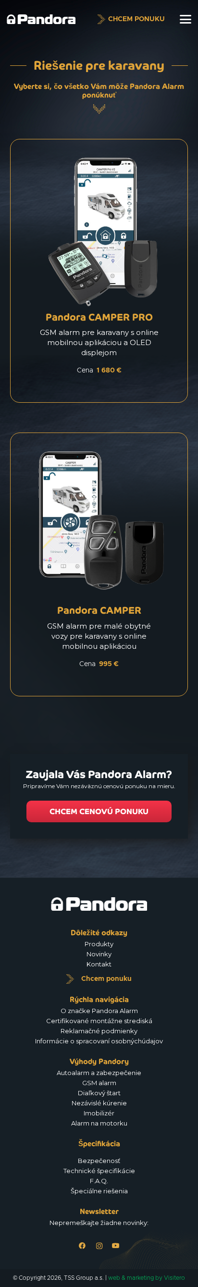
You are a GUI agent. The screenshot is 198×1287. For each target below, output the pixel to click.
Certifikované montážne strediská (99, 1021)
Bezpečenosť (99, 1160)
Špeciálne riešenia (99, 1191)
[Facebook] (82, 1246)
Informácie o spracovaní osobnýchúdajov (99, 1041)
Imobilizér (99, 1113)
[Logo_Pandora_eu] (41, 19)
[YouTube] (116, 1246)
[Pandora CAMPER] (99, 569)
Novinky (99, 954)
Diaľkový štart (99, 1093)
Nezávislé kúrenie (99, 1103)
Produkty (99, 944)
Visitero (174, 1278)
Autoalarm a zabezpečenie (99, 1073)
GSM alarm (99, 1083)
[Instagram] (99, 1246)
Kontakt (99, 964)
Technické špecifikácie (99, 1171)
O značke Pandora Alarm (99, 1011)
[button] (185, 19)
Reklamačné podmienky (99, 1031)
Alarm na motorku (99, 1123)
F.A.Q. (99, 1181)
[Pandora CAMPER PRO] (99, 275)
